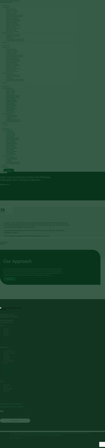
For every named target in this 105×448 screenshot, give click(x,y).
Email (1, 411)
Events (3, 172)
